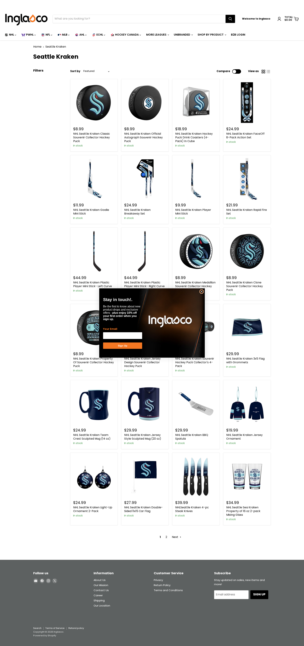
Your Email (110, 329)
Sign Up (122, 345)
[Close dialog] (201, 291)
